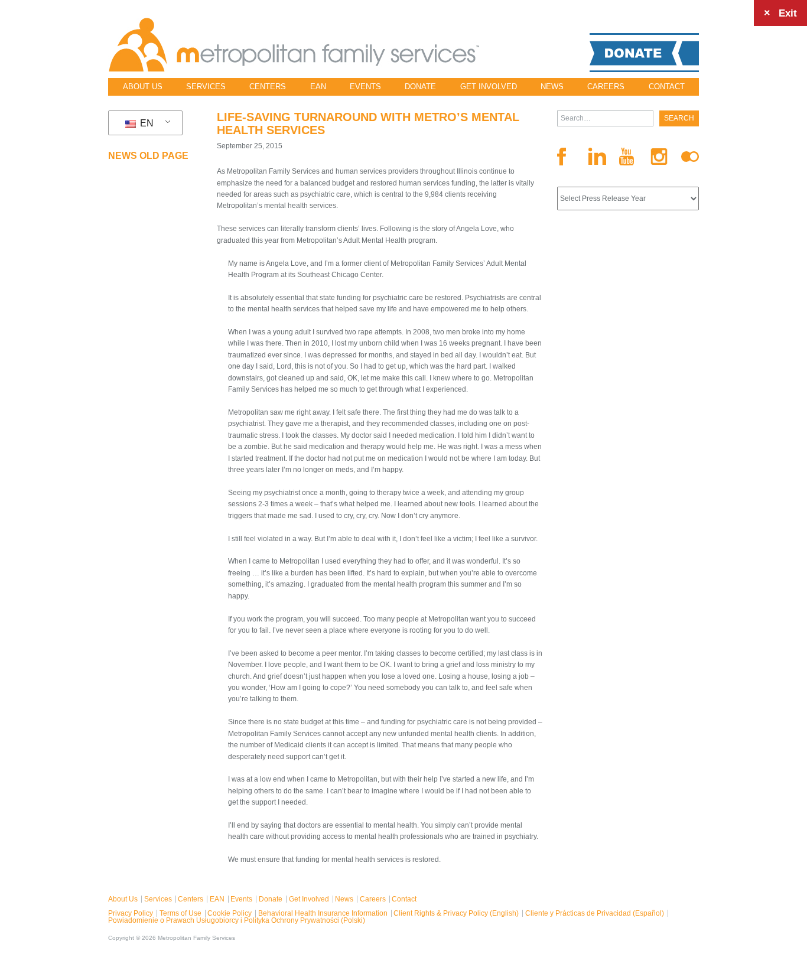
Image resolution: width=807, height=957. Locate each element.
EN (146, 123)
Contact (667, 86)
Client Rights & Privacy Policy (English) (456, 913)
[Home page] (294, 45)
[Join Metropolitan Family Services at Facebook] (566, 156)
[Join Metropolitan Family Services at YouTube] (628, 156)
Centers (267, 86)
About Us (142, 86)
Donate (420, 86)
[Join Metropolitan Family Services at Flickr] (690, 156)
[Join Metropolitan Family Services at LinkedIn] (597, 156)
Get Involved (488, 86)
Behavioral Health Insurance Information (323, 913)
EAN (318, 86)
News (552, 86)
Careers (605, 86)
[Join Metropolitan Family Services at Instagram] (659, 156)
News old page (148, 156)
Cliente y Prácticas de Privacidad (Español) (594, 913)
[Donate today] (644, 52)
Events (365, 86)
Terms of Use (180, 913)
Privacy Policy (130, 913)
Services (206, 86)
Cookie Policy (229, 913)
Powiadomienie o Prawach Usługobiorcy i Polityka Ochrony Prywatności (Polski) (236, 920)
